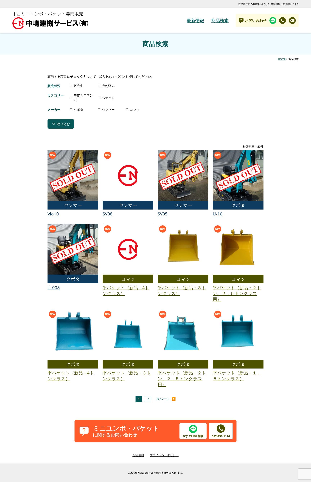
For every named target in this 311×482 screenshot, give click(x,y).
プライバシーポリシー (164, 455)
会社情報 (138, 455)
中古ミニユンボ (83, 97)
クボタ (78, 109)
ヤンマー (108, 109)
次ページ (166, 399)
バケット (108, 98)
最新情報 (195, 20)
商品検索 (220, 20)
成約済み (108, 86)
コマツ (134, 109)
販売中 (78, 86)
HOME (282, 59)
